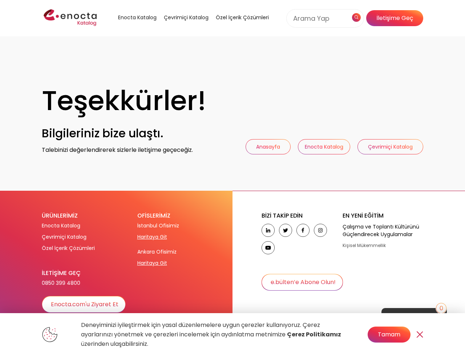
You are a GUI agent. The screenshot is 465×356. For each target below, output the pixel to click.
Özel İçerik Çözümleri (242, 17)
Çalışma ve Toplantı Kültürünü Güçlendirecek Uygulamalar (381, 230)
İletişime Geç (394, 18)
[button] (128, 26)
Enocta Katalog (61, 225)
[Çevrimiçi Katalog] (184, 26)
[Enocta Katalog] (128, 26)
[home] (71, 18)
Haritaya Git (152, 236)
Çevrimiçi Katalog (64, 236)
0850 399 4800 (61, 283)
